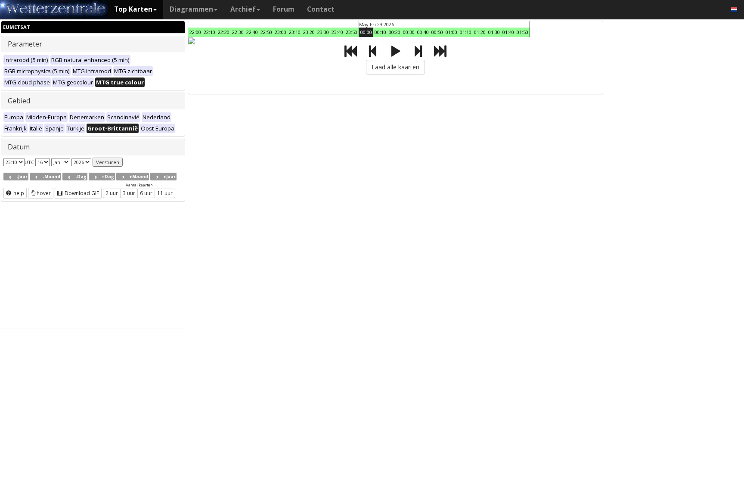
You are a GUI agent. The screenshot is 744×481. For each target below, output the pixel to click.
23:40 (337, 32)
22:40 (252, 32)
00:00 (366, 32)
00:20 (394, 32)
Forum (283, 9)
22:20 (223, 32)
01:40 (508, 32)
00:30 (409, 32)
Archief (243, 9)
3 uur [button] (129, 193)
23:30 (323, 32)
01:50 (522, 32)
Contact (321, 9)
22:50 (266, 32)
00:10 (380, 32)
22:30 (238, 32)
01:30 (494, 32)
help (18, 193)
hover (44, 193)
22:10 (209, 32)
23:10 (295, 32)
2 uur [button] (111, 193)
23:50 (351, 32)
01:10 (465, 32)
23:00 (280, 32)
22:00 (195, 32)
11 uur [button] (165, 193)
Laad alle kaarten (395, 67)
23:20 (309, 32)
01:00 (451, 32)
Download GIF (81, 193)
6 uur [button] (146, 193)
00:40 (423, 32)
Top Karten (133, 9)
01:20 (480, 32)
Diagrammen (191, 9)
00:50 (437, 32)
